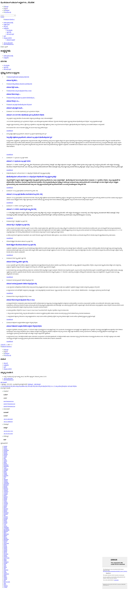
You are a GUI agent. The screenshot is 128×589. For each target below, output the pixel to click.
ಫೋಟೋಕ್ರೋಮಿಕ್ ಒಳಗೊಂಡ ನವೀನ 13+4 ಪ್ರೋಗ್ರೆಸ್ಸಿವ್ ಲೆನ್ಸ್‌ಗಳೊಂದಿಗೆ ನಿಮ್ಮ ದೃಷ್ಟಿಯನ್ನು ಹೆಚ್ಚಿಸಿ (31, 176)
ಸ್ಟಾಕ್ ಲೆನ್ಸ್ (9, 32)
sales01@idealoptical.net (9, 404)
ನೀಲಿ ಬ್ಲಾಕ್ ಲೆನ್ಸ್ (31, 386)
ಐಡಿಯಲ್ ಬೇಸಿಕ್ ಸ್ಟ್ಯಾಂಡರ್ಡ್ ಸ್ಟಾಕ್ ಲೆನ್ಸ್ (17, 261)
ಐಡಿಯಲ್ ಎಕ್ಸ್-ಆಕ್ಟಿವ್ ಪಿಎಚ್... (15, 108)
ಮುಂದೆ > (4, 344)
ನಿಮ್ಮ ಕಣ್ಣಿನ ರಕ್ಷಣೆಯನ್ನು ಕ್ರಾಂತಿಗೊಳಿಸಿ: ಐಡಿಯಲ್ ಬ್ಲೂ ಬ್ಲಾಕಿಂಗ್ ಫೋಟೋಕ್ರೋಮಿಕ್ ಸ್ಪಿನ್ (29, 137)
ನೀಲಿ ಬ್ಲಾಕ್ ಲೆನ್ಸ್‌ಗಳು (72, 386)
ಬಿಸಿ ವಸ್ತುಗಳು (9, 30)
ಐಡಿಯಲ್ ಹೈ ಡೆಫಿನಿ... (12, 80)
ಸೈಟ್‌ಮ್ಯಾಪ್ (30, 384)
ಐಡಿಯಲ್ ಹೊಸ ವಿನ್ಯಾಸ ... (14, 94)
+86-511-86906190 (8, 421)
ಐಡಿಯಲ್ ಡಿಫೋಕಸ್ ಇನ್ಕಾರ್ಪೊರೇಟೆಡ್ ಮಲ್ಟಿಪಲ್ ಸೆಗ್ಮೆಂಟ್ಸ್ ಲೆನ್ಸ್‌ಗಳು (24, 326)
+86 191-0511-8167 (8, 433)
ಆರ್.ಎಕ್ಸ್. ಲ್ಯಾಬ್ (10, 34)
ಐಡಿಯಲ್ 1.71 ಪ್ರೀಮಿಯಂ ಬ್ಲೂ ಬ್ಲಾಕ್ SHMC (19, 161)
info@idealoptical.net (9, 44)
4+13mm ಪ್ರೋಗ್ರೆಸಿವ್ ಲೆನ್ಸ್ (6, 386)
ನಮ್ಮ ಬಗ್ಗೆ (6, 26)
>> (6, 344)
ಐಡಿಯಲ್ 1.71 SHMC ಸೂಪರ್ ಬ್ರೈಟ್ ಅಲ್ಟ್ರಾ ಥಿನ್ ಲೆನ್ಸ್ (21, 209)
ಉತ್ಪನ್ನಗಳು (6, 28)
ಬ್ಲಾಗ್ (5, 36)
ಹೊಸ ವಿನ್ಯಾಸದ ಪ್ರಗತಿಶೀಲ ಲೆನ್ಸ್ (20, 386)
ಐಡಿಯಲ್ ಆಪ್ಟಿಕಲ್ (11, 39)
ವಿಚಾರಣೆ (8, 130)
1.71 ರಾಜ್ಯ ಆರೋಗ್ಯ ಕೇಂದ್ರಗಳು (60, 386)
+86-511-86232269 (8, 42)
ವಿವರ (11, 130)
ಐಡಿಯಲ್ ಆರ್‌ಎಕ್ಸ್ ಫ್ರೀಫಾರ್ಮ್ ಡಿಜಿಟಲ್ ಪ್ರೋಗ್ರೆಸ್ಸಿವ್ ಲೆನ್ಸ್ (22, 283)
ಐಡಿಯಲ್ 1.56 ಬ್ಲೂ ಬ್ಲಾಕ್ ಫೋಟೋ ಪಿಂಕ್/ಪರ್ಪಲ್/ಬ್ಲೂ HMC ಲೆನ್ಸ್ (24, 194)
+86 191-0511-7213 (8, 431)
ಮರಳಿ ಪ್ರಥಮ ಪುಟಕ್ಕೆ (8, 22)
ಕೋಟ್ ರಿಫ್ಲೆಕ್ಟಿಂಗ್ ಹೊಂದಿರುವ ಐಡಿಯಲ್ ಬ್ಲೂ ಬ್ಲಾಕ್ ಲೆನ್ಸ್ (21, 244)
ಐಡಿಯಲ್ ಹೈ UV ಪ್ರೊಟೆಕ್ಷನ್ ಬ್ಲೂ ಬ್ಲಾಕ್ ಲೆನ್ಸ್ (18, 224)
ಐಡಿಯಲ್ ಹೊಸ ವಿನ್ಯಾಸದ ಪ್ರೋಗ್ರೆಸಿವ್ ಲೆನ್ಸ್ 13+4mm (21, 300)
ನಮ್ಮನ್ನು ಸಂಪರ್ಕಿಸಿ (8, 38)
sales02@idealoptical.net (9, 406)
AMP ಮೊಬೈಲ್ (37, 384)
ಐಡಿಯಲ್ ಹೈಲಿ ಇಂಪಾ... (13, 87)
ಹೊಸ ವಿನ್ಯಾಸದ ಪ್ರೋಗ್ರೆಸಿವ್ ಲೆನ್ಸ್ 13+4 (44, 386)
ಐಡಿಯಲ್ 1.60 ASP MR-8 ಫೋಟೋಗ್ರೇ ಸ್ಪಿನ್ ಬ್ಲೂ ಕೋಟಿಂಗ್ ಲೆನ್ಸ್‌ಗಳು (25, 115)
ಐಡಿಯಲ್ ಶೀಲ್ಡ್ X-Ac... (13, 101)
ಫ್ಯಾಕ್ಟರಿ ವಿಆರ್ (7, 24)
